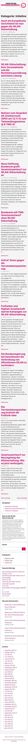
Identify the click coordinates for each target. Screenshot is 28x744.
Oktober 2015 (9, 685)
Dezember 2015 (9, 680)
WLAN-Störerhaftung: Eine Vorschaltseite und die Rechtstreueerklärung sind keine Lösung (13, 70)
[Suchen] (24, 548)
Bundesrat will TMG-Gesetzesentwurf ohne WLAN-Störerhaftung (12, 216)
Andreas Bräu (12, 223)
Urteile (7, 563)
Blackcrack (8, 604)
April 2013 (8, 717)
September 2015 (10, 687)
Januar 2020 (9, 659)
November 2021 (10, 650)
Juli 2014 (7, 711)
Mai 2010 (7, 726)
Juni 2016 (8, 672)
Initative (7, 560)
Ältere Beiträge (5, 498)
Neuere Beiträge (22, 498)
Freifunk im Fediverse (11, 511)
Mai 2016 (7, 674)
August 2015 (9, 689)
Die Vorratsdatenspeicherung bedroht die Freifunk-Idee (13, 411)
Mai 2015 (7, 695)
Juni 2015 (8, 693)
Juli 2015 (7, 691)
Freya (6, 628)
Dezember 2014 (10, 704)
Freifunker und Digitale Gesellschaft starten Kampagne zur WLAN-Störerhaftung (14, 310)
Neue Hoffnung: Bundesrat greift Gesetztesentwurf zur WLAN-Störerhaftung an (13, 169)
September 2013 (10, 713)
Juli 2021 (7, 654)
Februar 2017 (9, 665)
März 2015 (8, 700)
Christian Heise (12, 32)
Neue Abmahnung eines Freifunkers (13, 572)
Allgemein (8, 558)
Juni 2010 (8, 724)
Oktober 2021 (9, 652)
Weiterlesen (4, 60)
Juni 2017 (8, 661)
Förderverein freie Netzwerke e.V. (15, 508)
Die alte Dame (6, 594)
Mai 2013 (7, 715)
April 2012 (8, 721)
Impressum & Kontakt (11, 506)
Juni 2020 (8, 657)
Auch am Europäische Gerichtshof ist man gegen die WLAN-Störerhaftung (13, 25)
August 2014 (9, 708)
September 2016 (10, 667)
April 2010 (8, 728)
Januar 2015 (8, 702)
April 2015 (8, 698)
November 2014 (10, 706)
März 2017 (8, 663)
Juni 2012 (8, 719)
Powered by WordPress (18, 736)
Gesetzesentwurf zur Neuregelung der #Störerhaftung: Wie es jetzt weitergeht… (13, 459)
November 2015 (10, 683)
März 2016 (8, 676)
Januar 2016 (8, 678)
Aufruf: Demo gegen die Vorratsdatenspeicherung (13, 264)
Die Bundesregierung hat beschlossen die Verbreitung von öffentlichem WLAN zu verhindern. (14, 360)
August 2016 (9, 670)
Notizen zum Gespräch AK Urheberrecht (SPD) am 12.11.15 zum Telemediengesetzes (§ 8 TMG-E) (14, 119)
